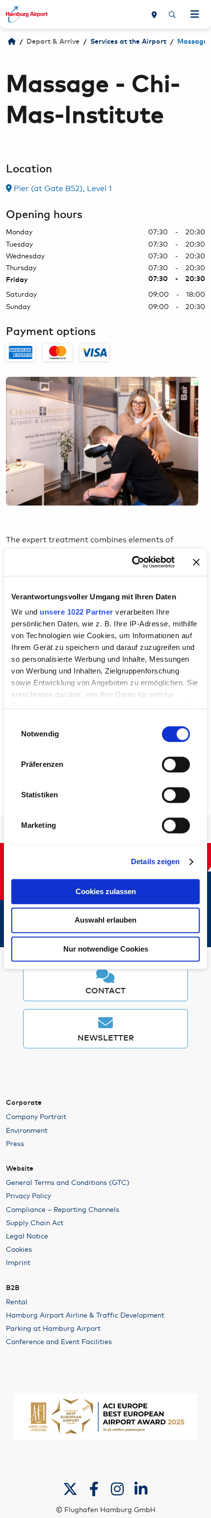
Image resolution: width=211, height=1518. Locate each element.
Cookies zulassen (106, 891)
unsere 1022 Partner (76, 612)
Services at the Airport (128, 41)
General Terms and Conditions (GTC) (68, 1182)
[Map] (154, 14)
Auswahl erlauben (105, 920)
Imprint (18, 1262)
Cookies (19, 1248)
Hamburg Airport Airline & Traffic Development (85, 1314)
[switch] (176, 764)
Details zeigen (155, 861)
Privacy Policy (28, 1195)
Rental (16, 1301)
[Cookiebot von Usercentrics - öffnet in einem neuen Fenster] (133, 562)
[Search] (172, 14)
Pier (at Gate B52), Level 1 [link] (62, 187)
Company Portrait (36, 1116)
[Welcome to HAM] (12, 41)
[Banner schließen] (196, 562)
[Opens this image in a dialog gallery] (102, 441)
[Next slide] (198, 441)
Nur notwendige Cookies (105, 949)
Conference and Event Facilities (59, 1341)
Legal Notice (27, 1235)
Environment (27, 1129)
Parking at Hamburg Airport (53, 1327)
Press (15, 1143)
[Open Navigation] (195, 14)
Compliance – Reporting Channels (62, 1209)
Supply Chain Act (34, 1222)
